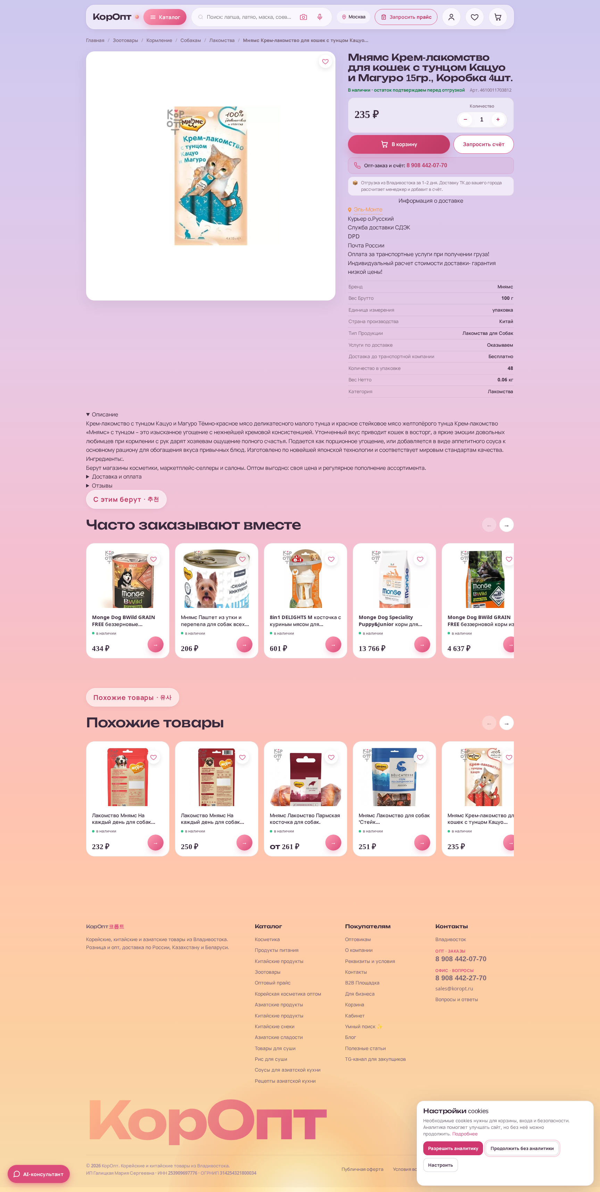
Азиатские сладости (279, 1037)
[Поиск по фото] (303, 17)
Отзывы (102, 485)
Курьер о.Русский (371, 218)
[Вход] (451, 17)
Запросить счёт (484, 144)
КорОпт (112, 17)
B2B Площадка (362, 982)
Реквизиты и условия (370, 961)
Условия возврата (412, 1169)
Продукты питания (277, 950)
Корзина (354, 1004)
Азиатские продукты (279, 1004)
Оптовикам (358, 939)
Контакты (356, 972)
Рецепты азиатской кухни (285, 1080)
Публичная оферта (362, 1169)
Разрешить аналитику (453, 1148)
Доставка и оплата (117, 476)
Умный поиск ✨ (364, 1026)
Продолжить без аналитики (522, 1148)
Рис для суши (271, 1059)
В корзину (404, 144)
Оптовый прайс (273, 982)
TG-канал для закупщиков (375, 1059)
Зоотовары (125, 40)
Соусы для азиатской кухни (287, 1069)
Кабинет (355, 1015)
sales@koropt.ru (454, 988)
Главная (95, 40)
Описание (105, 414)
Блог (350, 1037)
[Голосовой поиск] (320, 17)
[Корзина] (498, 17)
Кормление (159, 40)
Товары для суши (275, 1048)
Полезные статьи (365, 1048)
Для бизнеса (360, 993)
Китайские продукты (279, 961)
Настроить (440, 1165)
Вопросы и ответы (456, 999)
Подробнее (465, 1133)
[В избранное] (325, 61)
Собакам (191, 40)
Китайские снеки (274, 1026)
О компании (359, 950)
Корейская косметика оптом (288, 993)
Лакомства (222, 40)
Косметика (267, 939)
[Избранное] (474, 17)
